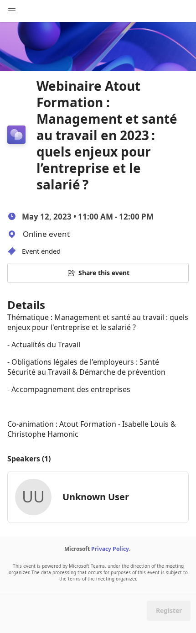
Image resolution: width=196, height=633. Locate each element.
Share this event (103, 272)
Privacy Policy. (110, 549)
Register (169, 610)
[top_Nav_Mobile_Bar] (12, 11)
